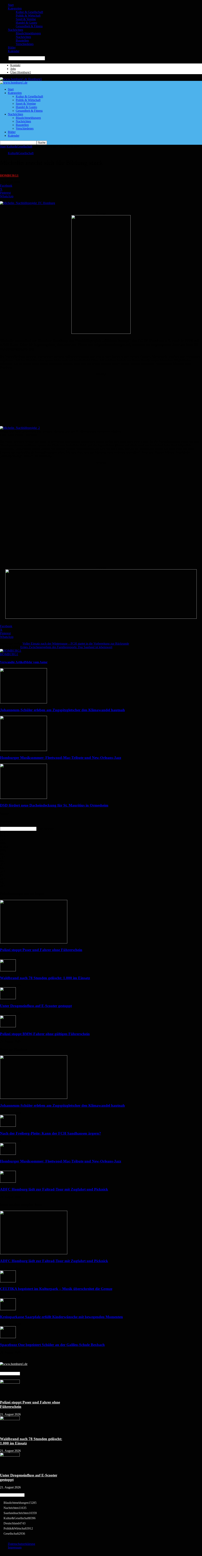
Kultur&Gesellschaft (19, 146)
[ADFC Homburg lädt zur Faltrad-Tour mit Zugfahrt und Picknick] (8, 1181)
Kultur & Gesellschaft (29, 12)
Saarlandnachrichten (20, 1513)
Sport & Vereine (26, 19)
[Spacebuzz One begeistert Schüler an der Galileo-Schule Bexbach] (8, 1337)
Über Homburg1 (20, 72)
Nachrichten (15, 29)
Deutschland (14, 1523)
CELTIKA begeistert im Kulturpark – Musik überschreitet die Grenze (56, 1289)
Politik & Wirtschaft (28, 15)
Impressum (15, 1547)
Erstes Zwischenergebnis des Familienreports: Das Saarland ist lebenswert (66, 647)
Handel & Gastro (26, 22)
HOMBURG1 (9, 175)
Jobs (13, 68)
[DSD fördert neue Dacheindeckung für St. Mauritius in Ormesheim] (23, 797)
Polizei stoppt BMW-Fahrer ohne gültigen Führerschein (45, 1034)
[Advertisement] (101, 400)
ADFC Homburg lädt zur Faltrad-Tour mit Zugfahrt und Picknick (54, 1189)
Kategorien (15, 8)
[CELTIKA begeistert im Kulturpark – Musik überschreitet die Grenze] (8, 1281)
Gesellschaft (14, 1533)
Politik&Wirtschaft (18, 1528)
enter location (45, 828)
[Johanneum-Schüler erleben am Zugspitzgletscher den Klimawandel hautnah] (23, 702)
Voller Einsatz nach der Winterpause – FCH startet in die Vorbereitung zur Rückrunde (75, 643)
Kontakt (15, 65)
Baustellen (22, 40)
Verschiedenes (25, 44)
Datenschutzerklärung (21, 1544)
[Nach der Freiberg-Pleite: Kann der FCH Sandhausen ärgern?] (8, 1125)
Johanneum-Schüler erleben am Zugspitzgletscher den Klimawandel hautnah (62, 710)
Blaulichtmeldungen (28, 33)
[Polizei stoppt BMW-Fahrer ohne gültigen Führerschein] (8, 1026)
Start (11, 5)
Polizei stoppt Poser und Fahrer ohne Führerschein (41, 950)
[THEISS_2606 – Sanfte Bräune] (101, 617)
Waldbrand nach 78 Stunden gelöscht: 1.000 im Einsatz (45, 978)
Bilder (12, 47)
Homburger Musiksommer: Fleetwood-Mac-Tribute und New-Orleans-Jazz (60, 758)
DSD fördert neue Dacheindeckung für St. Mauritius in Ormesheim (54, 805)
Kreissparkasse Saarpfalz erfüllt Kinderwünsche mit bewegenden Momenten (61, 1317)
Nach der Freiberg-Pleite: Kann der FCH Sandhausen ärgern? (50, 1133)
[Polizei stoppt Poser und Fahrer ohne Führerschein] (33, 942)
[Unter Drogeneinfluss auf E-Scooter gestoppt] (8, 998)
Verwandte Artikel (12, 662)
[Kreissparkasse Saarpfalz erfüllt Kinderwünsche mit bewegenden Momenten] (8, 1309)
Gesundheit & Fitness (29, 26)
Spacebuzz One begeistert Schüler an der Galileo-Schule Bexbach (52, 1345)
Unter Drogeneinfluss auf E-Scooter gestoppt (36, 1006)
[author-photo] (10, 650)
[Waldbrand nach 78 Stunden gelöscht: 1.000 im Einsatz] (8, 970)
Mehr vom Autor (36, 662)
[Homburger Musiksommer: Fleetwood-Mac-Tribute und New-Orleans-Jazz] (23, 750)
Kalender (13, 51)
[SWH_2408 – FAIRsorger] (101, 332)
